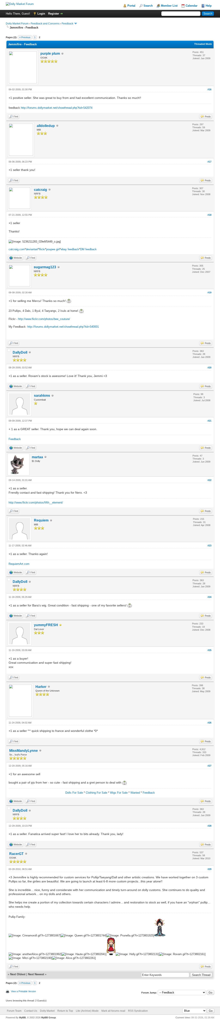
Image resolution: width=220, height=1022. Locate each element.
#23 (209, 545)
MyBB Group (48, 1017)
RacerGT (16, 854)
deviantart (32, 249)
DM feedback (88, 249)
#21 (209, 420)
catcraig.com (17, 249)
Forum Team (14, 1010)
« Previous (25, 37)
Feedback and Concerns (45, 23)
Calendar (191, 5)
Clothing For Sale (96, 792)
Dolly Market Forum (17, 23)
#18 (209, 215)
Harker (40, 687)
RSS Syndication (138, 1010)
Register (53, 13)
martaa (37, 457)
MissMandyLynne (23, 750)
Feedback (67, 23)
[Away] (60, 625)
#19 (209, 292)
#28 (209, 826)
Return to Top (65, 1010)
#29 (209, 869)
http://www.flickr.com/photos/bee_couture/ (44, 319)
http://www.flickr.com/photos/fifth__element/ (36, 502)
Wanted (135, 792)
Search (148, 5)
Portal (131, 5)
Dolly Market (47, 1010)
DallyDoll (20, 352)
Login (41, 13)
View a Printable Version (23, 991)
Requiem (41, 520)
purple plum (50, 53)
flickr (42, 249)
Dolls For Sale (74, 792)
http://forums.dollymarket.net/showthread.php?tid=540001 (63, 326)
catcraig (40, 189)
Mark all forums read (113, 1010)
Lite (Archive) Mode (87, 1010)
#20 (209, 367)
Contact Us (30, 1010)
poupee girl (53, 249)
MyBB (22, 1017)
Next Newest (36, 974)
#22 (209, 480)
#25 (209, 650)
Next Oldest (17, 974)
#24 (209, 597)
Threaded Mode (203, 44)
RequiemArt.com (19, 563)
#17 (209, 161)
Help (209, 5)
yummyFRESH (46, 625)
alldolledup (46, 126)
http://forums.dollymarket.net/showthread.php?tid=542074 (56, 107)
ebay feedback (70, 249)
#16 (209, 89)
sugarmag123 (45, 267)
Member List (169, 5)
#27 (209, 765)
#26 (209, 722)
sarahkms (42, 395)
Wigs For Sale (119, 792)
